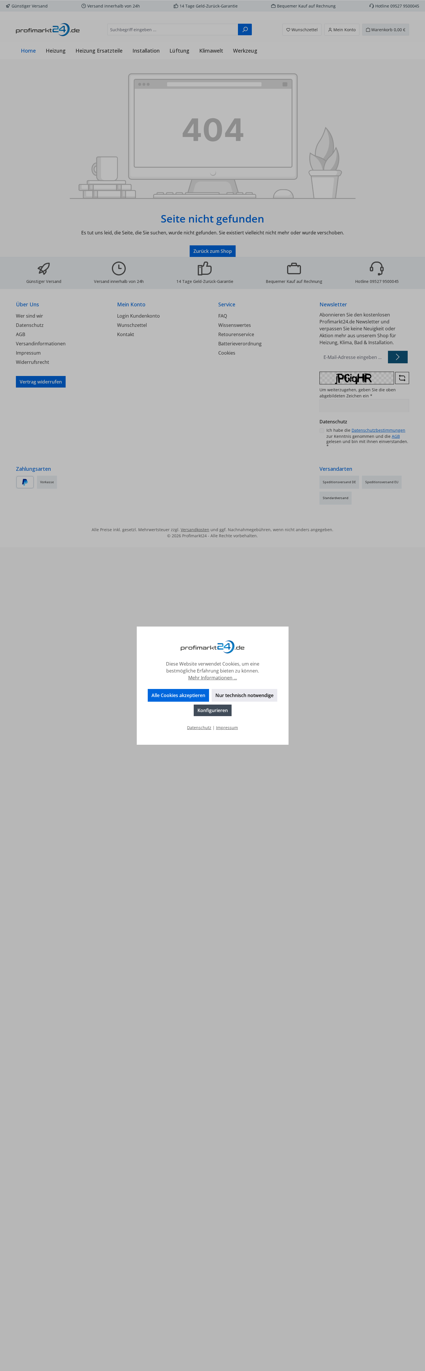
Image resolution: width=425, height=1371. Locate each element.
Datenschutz (199, 727)
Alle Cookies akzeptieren (178, 695)
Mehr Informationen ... (212, 678)
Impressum (227, 727)
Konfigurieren (212, 710)
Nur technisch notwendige (244, 695)
